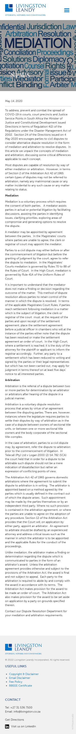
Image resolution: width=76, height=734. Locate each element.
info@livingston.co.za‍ (27, 711)
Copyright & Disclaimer (24, 674)
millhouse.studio (73, 722)
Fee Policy (15, 682)
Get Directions (14, 719)
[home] (25, 10)
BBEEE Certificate (20, 685)
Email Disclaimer (19, 678)
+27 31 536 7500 (21, 707)
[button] (65, 10)
